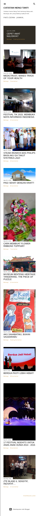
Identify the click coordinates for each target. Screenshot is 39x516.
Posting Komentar (19, 39)
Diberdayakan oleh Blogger (21, 509)
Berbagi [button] (9, 39)
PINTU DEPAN (9, 18)
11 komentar (14, 81)
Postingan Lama (29, 496)
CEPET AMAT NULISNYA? (13, 34)
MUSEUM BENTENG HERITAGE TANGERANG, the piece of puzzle (19, 276)
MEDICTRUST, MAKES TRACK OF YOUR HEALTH (18, 77)
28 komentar (14, 376)
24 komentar (14, 487)
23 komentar (14, 161)
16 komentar (14, 448)
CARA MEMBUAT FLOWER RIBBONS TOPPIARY (16, 244)
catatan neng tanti (16, 8)
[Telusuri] (34, 3)
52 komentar (14, 186)
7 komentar (13, 249)
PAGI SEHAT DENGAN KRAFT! (18, 183)
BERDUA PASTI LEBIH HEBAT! (18, 373)
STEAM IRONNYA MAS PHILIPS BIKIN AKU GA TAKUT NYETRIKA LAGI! (19, 155)
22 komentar (14, 120)
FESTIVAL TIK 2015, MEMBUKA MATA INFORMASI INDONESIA (19, 115)
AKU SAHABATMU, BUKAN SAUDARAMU (16, 335)
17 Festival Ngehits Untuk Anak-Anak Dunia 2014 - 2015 (19, 443)
